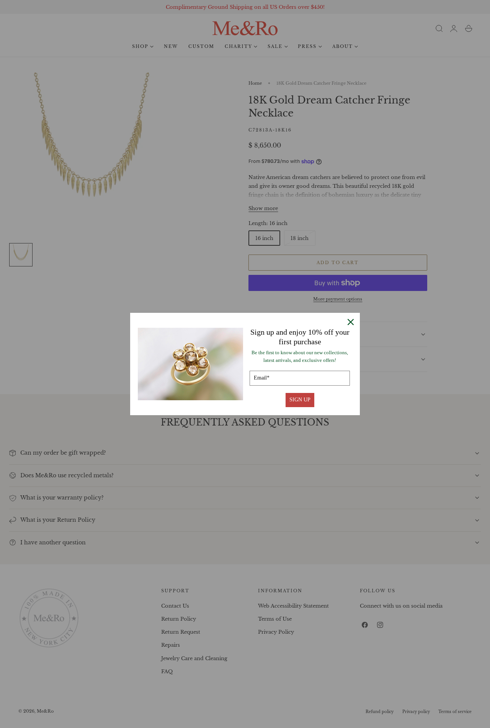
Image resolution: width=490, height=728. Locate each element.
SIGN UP (299, 400)
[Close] (350, 322)
